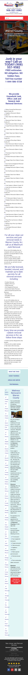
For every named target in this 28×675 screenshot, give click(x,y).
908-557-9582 (14, 10)
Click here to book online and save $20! (16, 581)
